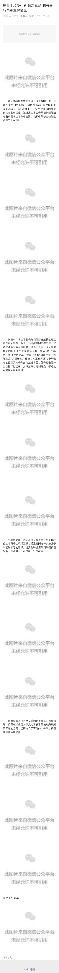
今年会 (23, 15)
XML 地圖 (29, 969)
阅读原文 (7, 957)
